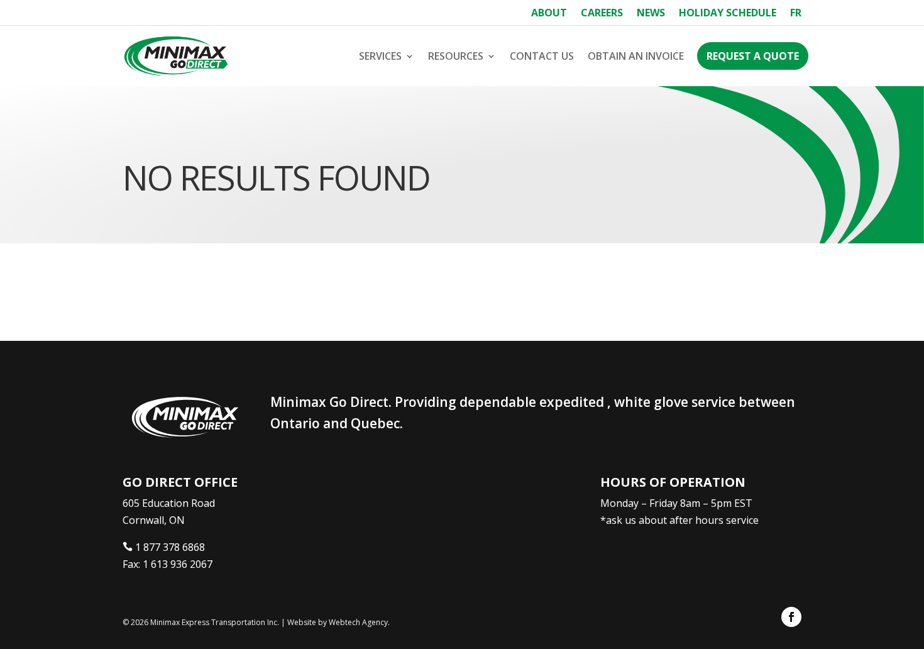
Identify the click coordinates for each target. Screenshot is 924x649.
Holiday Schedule (727, 13)
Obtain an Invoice (636, 56)
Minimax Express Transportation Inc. (215, 622)
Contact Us (542, 56)
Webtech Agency (358, 622)
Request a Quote (753, 56)
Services (380, 56)
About (549, 13)
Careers (602, 13)
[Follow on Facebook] (791, 617)
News (651, 13)
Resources (455, 56)
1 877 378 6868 (170, 547)
